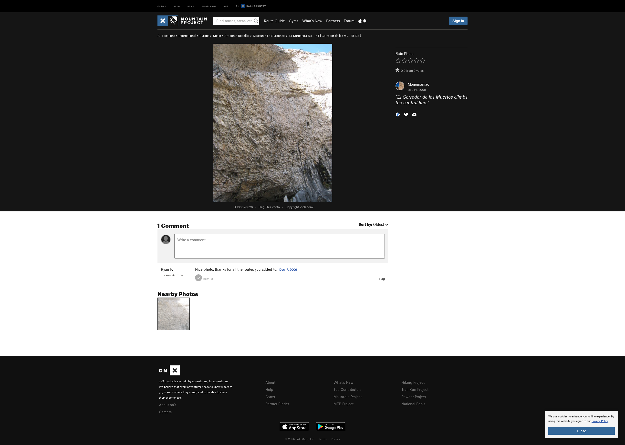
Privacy (335, 439)
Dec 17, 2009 (288, 269)
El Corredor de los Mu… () (339, 36)
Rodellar (244, 36)
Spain (217, 36)
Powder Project (413, 396)
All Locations (166, 36)
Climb (162, 6)
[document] (581, 424)
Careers (165, 412)
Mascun (258, 36)
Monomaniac (418, 84)
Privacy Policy (600, 421)
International (187, 36)
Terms (323, 439)
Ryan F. (167, 269)
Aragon (229, 36)
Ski (226, 6)
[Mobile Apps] (362, 21)
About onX (168, 405)
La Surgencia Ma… (302, 36)
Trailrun (209, 6)
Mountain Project (347, 396)
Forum (349, 21)
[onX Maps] (169, 374)
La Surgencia (276, 36)
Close (581, 431)
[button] (398, 114)
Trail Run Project (414, 389)
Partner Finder (277, 404)
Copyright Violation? (299, 207)
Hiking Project (413, 382)
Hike (191, 6)
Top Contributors (347, 389)
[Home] (184, 20)
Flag (382, 279)
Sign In (458, 21)
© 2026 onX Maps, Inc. (300, 439)
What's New (312, 21)
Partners (333, 21)
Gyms (293, 21)
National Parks (413, 404)
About (270, 382)
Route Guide (274, 21)
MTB (177, 6)
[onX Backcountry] (251, 6)
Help (269, 389)
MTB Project (343, 404)
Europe (204, 36)
